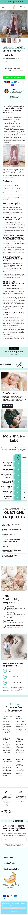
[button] (3, 6)
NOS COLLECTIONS (7, 405)
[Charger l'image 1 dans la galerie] (3, 40)
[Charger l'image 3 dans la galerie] (14, 40)
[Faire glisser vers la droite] (23, 89)
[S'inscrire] (24, 839)
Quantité (5, 62)
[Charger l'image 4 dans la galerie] (20, 40)
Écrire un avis (14, 348)
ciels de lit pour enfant (11, 177)
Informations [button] (8, 857)
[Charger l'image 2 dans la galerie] (9, 40)
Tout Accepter (14, 908)
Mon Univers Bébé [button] (11, 869)
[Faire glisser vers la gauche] (20, 89)
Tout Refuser (14, 911)
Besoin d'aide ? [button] (9, 863)
